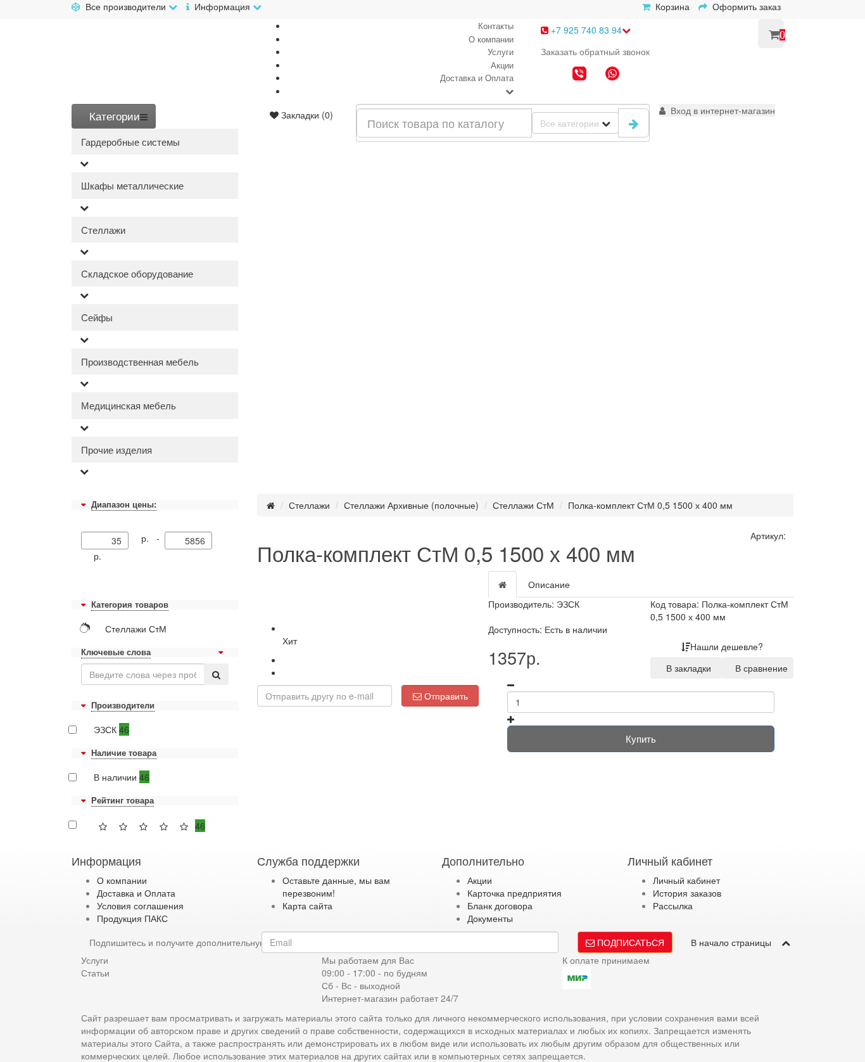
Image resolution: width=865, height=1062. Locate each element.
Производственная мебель (140, 361)
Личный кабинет (686, 880)
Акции (502, 65)
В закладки (686, 668)
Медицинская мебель (128, 405)
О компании (491, 39)
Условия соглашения (140, 905)
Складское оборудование (137, 273)
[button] (717, 110)
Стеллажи (103, 229)
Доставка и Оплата (477, 78)
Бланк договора (500, 905)
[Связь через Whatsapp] (612, 74)
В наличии (121, 777)
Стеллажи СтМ (523, 505)
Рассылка (673, 905)
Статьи (95, 972)
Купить (641, 738)
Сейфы (97, 317)
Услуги (501, 52)
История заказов (687, 892)
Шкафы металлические (132, 185)
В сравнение (759, 668)
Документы (490, 918)
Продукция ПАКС (132, 918)
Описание (549, 584)
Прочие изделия (116, 449)
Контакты (496, 26)
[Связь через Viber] (579, 74)
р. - (153, 538)
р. (97, 555)
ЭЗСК (111, 729)
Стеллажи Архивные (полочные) (411, 505)
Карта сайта (307, 905)
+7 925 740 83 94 (585, 29)
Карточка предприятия (514, 892)
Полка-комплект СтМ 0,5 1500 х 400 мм (650, 505)
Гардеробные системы (130, 141)
